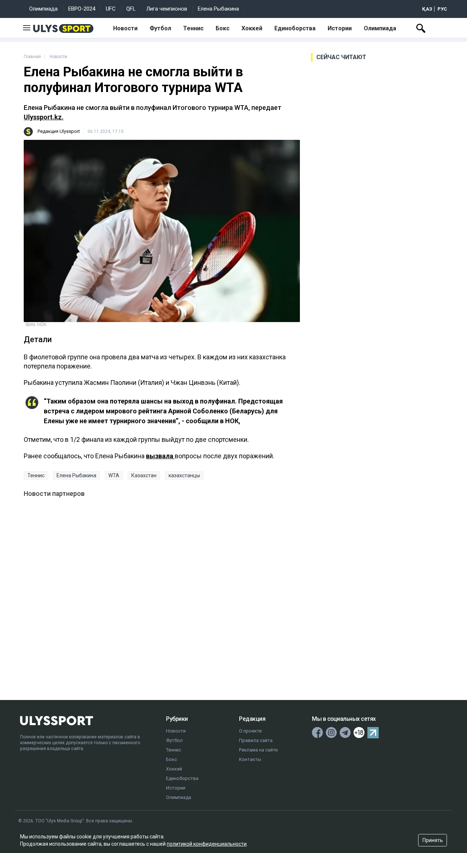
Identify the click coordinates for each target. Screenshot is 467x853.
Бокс (222, 28)
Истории (340, 28)
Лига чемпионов (166, 8)
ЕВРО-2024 (81, 8)
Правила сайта (256, 740)
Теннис (193, 28)
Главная (32, 56)
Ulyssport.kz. (43, 117)
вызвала (160, 456)
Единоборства (295, 28)
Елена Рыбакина (218, 8)
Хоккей (252, 28)
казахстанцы (184, 475)
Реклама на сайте (258, 750)
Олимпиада (43, 8)
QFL (131, 8)
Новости (125, 28)
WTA (113, 475)
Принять (432, 840)
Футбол (160, 28)
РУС (442, 9)
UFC (111, 8)
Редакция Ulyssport (59, 131)
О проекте (250, 731)
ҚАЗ (427, 9)
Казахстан (144, 475)
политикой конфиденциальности (207, 844)
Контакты (250, 759)
